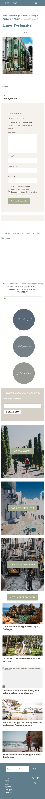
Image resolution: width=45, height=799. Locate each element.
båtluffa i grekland (22, 508)
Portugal (6, 18)
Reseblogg (14, 15)
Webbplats (12, 176)
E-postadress (14, 166)
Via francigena (22, 451)
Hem (4, 15)
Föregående (10, 98)
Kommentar (13, 133)
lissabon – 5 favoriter (22, 564)
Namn (11, 156)
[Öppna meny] (36, 3)
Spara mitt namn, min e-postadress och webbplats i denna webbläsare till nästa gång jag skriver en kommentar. (24, 190)
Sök (34, 769)
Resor (25, 15)
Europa (34, 15)
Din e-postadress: (13, 398)
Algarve (18, 18)
